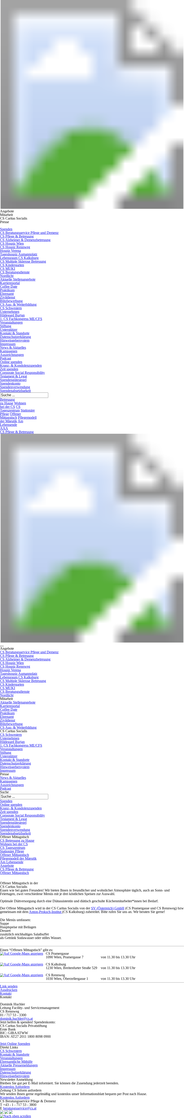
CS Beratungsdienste (15, 272)
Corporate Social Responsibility (22, 373)
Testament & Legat (13, 376)
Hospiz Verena (10, 251)
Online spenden (11, 362)
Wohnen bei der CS (14, 844)
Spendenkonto (10, 383)
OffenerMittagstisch (10, 415)
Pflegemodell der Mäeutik (18, 858)
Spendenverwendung (15, 387)
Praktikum (7, 290)
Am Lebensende (11, 862)
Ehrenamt (7, 294)
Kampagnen (8, 351)
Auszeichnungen (12, 355)
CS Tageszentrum (10, 408)
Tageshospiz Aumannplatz (18, 254)
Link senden (9, 986)
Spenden (6, 229)
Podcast (5, 358)
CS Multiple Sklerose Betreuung (23, 261)
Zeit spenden (9, 369)
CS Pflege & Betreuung (17, 236)
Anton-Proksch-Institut (45, 912)
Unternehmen (9, 312)
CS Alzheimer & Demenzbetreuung (25, 240)
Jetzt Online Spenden (15, 1044)
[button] (2, 646)
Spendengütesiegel (13, 380)
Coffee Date (8, 286)
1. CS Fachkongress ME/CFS (21, 319)
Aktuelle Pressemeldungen (19, 1065)
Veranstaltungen (11, 322)
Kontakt (5, 993)
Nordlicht (6, 276)
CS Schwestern (11, 308)
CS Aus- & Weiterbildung (18, 304)
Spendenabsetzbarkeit (15, 390)
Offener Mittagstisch (14, 855)
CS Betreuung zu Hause (17, 840)
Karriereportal (10, 283)
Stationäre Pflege (12, 851)
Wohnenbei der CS (13, 405)
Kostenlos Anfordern (15, 1087)
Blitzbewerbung (11, 301)
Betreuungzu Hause (7, 401)
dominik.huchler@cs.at (16, 1018)
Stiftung (5, 326)
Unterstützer (8, 329)
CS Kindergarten (12, 265)
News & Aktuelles (13, 347)
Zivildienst (7, 297)
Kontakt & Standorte (14, 333)
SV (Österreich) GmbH (107, 908)
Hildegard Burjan (12, 315)
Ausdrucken (8, 990)
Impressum (7, 344)
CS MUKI (7, 268)
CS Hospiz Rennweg (15, 247)
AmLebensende (11, 423)
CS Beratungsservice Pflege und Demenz (29, 233)
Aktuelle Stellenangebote (17, 279)
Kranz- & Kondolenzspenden (21, 365)
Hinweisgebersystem (14, 340)
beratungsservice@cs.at (19, 1108)
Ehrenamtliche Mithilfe (16, 1062)
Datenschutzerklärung (15, 337)
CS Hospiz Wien (12, 243)
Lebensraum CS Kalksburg (19, 258)
